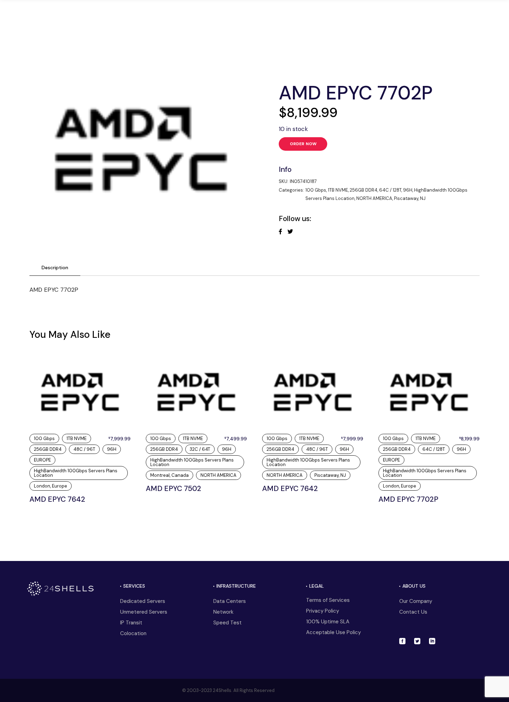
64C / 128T (390, 190)
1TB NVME (338, 190)
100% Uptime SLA (327, 621)
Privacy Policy (322, 610)
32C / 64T (200, 449)
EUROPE (42, 460)
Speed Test (227, 622)
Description (55, 267)
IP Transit (131, 622)
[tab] (54, 268)
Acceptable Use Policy (333, 632)
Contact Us (413, 611)
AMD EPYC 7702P (408, 499)
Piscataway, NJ (410, 198)
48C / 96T (84, 449)
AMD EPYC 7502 (173, 488)
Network (223, 611)
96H (407, 190)
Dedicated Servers (142, 601)
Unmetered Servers (143, 611)
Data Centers (229, 601)
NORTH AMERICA (374, 198)
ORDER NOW (303, 144)
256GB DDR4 (363, 190)
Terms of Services (328, 600)
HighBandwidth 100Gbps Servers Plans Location (75, 473)
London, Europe (50, 486)
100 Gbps (315, 190)
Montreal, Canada (169, 475)
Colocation (133, 633)
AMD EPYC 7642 (57, 499)
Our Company (415, 601)
